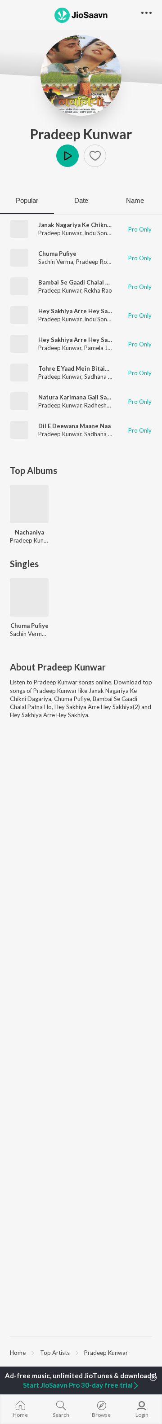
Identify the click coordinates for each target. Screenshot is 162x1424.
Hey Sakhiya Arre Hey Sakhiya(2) (84, 311)
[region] (81, 1352)
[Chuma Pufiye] (29, 597)
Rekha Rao (98, 290)
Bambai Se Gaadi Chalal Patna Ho (84, 282)
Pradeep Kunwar (81, 134)
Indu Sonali (98, 233)
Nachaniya (29, 532)
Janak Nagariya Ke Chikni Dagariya (86, 224)
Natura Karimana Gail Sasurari (81, 397)
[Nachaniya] (29, 504)
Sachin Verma (55, 261)
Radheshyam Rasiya (110, 405)
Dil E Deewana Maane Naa (74, 425)
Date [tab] (81, 200)
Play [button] (67, 156)
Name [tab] (135, 200)
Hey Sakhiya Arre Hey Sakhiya (80, 339)
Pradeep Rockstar (99, 261)
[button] (95, 156)
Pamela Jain (99, 347)
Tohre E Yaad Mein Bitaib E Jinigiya (87, 368)
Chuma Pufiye (57, 253)
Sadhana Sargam (106, 376)
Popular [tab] (27, 200)
